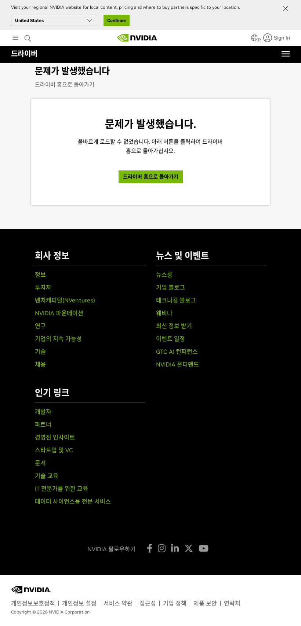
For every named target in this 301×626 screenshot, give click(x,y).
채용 (40, 364)
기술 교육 (46, 475)
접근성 (147, 603)
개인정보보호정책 (33, 603)
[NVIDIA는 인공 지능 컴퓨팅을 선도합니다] (137, 38)
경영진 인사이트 (55, 437)
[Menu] (285, 53)
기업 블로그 (170, 287)
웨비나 (164, 313)
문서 (40, 463)
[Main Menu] (15, 38)
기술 (40, 351)
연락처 (232, 603)
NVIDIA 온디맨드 (177, 364)
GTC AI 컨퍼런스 (177, 351)
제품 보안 (205, 603)
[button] (254, 40)
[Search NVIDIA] (28, 36)
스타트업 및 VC (54, 450)
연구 (40, 325)
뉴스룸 (164, 274)
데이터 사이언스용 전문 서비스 (73, 501)
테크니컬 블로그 (176, 300)
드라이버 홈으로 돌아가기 (64, 84)
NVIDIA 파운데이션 (59, 313)
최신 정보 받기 (174, 325)
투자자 (43, 287)
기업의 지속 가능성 (58, 338)
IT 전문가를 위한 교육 (61, 488)
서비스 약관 (118, 603)
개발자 (43, 411)
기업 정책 (174, 603)
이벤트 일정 (170, 338)
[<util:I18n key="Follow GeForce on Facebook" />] (149, 548)
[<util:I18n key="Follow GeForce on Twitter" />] (188, 548)
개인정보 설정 (79, 603)
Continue (116, 20)
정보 (40, 274)
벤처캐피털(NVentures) (65, 300)
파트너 (43, 424)
